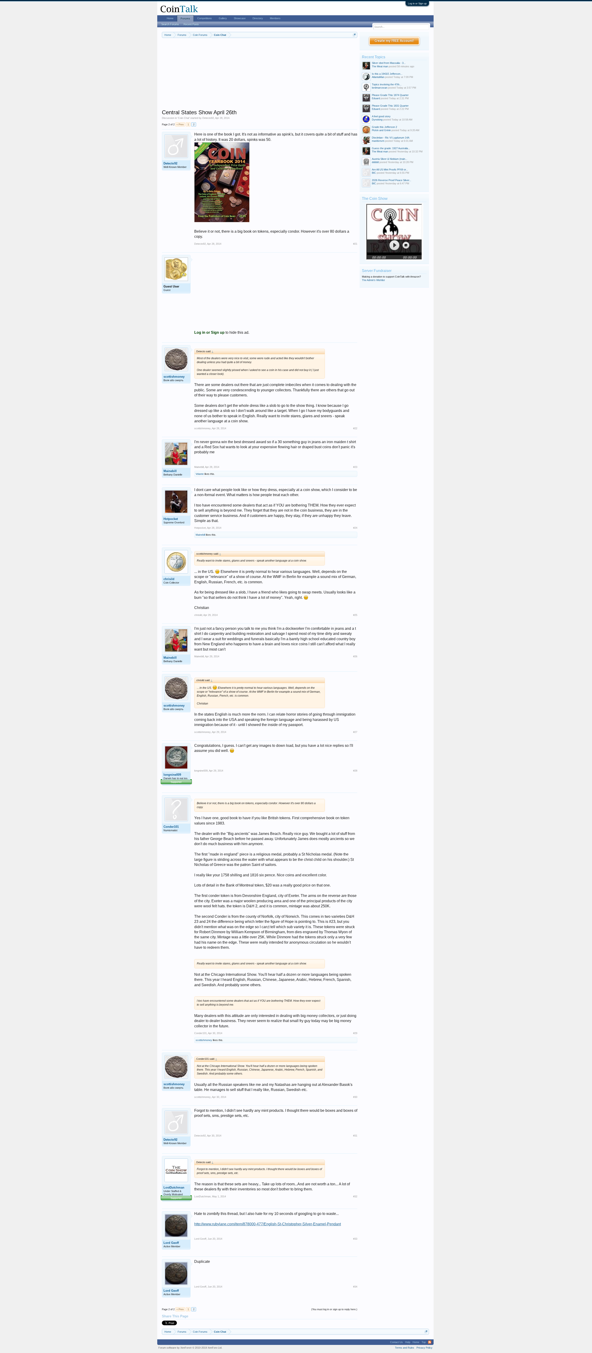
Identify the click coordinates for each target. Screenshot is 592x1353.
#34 (355, 1286)
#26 (355, 656)
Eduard (376, 98)
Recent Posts (191, 24)
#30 (355, 1097)
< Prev (180, 124)
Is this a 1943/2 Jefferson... (387, 73)
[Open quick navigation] (354, 34)
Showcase (240, 18)
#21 (355, 243)
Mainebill (170, 471)
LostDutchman (173, 1187)
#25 (355, 615)
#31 (355, 1135)
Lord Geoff (171, 1243)
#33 (355, 1238)
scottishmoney (174, 376)
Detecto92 (208, 118)
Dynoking (377, 119)
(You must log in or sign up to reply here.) (334, 1309)
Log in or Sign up (417, 3)
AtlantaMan (378, 77)
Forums (185, 18)
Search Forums (170, 24)
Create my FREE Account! (394, 41)
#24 (355, 527)
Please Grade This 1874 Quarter (390, 95)
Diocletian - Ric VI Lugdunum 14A (390, 137)
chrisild (168, 579)
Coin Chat (183, 118)
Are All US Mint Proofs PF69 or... (390, 169)
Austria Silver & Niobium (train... (389, 159)
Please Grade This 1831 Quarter (390, 105)
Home (170, 18)
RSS (429, 1342)
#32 (355, 1196)
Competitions (204, 18)
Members (275, 18)
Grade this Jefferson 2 (384, 127)
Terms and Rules (404, 1347)
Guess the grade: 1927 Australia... (391, 148)
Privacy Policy (424, 1347)
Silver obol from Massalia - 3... (389, 63)
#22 (355, 428)
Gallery (223, 18)
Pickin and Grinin (381, 130)
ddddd (375, 162)
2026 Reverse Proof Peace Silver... (391, 180)
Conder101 (171, 826)
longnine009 (172, 774)
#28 (355, 770)
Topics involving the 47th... (386, 84)
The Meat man (380, 66)
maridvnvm (378, 140)
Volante (200, 474)
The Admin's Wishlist (373, 280)
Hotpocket (170, 519)
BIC (374, 172)
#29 (355, 1033)
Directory (258, 18)
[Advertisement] (259, 76)
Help (407, 1342)
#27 (355, 732)
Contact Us (396, 1342)
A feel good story (381, 116)
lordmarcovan (379, 87)
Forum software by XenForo (190, 1347)
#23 (355, 467)
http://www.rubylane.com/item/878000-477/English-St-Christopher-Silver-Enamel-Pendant (267, 1224)
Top (424, 1342)
